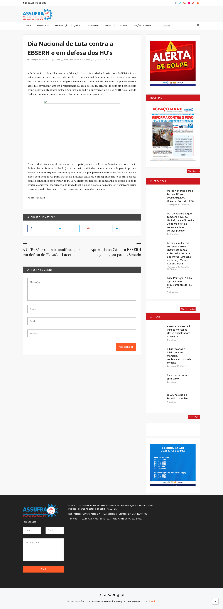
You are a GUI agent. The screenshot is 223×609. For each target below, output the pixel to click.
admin (57, 60)
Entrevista (184, 205)
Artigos (172, 340)
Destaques (172, 205)
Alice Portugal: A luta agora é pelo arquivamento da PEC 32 (179, 283)
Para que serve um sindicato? (178, 376)
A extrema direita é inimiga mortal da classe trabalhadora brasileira (178, 331)
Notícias (45, 60)
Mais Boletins (193, 171)
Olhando (152, 601)
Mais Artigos (194, 416)
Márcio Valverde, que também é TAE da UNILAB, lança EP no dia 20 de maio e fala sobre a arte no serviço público (180, 222)
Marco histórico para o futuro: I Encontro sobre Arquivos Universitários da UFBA (180, 196)
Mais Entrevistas (188, 309)
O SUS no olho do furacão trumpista (178, 396)
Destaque (34, 60)
